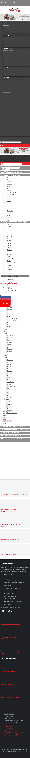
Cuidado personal (11, 27)
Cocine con (9, 63)
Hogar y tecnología (11, 44)
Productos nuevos (11, 38)
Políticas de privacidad (8, 716)
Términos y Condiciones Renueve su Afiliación (13, 720)
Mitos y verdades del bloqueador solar (10, 554)
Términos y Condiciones (9, 714)
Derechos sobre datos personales (11, 722)
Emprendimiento (11, 75)
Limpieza (8, 104)
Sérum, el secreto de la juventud (9, 684)
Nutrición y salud (11, 25)
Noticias (5, 67)
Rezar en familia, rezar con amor (9, 671)
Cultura (8, 42)
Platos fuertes (10, 52)
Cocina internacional (12, 61)
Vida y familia (10, 29)
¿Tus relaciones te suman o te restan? (10, 624)
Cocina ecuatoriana (11, 58)
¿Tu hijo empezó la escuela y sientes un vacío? (15, 494)
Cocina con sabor (8, 48)
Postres (8, 54)
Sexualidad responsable (16, 31)
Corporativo (9, 73)
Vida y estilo (6, 36)
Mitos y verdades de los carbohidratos (10, 697)
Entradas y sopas (11, 50)
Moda (7, 40)
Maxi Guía (6, 77)
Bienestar (6, 23)
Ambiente (9, 69)
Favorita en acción (11, 71)
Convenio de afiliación (8, 718)
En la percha (9, 91)
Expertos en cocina (11, 65)
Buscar (2, 138)
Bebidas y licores (11, 56)
